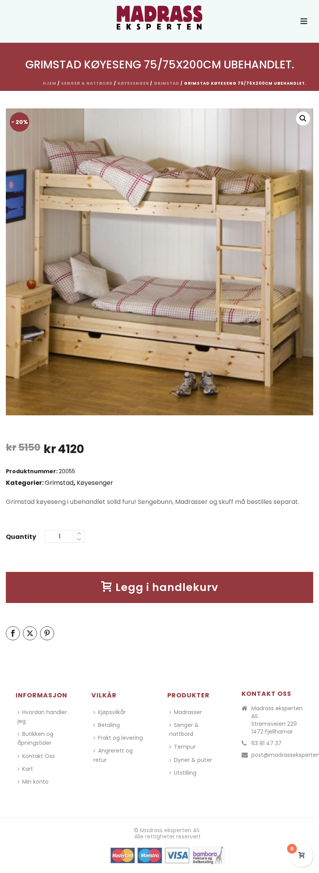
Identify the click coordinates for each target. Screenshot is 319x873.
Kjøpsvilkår (112, 712)
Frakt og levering (120, 738)
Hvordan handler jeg (42, 716)
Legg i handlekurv (167, 587)
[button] (303, 118)
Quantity (21, 536)
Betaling (109, 725)
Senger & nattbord (87, 83)
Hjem (49, 83)
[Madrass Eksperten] (159, 17)
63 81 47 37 (266, 743)
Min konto (35, 782)
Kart (27, 769)
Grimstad (166, 83)
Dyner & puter (193, 760)
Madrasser (188, 712)
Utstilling (185, 773)
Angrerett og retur (113, 755)
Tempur (185, 747)
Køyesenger (133, 83)
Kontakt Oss (38, 756)
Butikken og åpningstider (35, 738)
